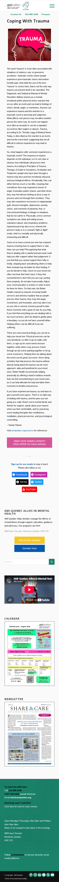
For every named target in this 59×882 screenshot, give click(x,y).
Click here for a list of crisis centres (20, 806)
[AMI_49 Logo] (24, 5)
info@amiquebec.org (20, 797)
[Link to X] (48, 875)
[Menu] (51, 5)
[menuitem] (16, 14)
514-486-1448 (31, 14)
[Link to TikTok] (44, 875)
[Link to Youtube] (52, 875)
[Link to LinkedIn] (39, 875)
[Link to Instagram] (35, 875)
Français (46, 14)
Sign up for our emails (22, 464)
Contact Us (16, 14)
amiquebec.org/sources (22, 430)
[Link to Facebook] (31, 875)
